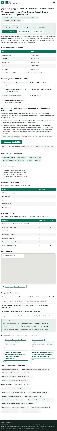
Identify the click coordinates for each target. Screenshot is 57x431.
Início (2, 8)
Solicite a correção (44, 329)
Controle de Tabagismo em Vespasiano (13, 400)
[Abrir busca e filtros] (54, 2)
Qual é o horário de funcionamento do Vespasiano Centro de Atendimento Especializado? (25, 306)
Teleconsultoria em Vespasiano (31, 411)
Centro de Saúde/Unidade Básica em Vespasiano (35, 369)
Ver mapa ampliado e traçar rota (15, 287)
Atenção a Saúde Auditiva (10, 20)
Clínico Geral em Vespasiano (10, 411)
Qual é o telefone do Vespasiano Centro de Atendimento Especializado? (25, 301)
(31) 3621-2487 (10, 31)
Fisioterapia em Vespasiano (33, 396)
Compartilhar (38, 31)
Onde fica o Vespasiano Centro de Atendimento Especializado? (23, 311)
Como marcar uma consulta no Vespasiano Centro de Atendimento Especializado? (29, 297)
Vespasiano (9, 8)
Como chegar (25, 31)
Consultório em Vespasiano (10, 369)
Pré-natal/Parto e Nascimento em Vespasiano (15, 407)
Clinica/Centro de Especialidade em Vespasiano (15, 372)
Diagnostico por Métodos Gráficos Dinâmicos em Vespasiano (18, 403)
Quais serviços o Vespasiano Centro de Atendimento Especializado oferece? (27, 316)
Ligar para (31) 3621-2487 (12, 142)
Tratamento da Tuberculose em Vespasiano (40, 400)
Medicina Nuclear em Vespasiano (11, 396)
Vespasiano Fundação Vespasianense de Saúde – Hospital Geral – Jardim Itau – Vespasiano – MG (43, 343)
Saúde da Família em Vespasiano (40, 407)
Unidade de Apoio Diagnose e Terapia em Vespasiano (16, 376)
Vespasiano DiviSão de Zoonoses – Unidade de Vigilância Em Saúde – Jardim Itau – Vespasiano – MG (42, 354)
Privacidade (8, 422)
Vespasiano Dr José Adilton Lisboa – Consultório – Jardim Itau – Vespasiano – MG (15, 342)
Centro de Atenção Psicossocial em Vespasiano (15, 380)
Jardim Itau (15, 8)
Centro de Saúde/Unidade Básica (30, 17)
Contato (14, 422)
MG (5, 8)
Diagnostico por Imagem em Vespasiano (13, 392)
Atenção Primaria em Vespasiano (37, 392)
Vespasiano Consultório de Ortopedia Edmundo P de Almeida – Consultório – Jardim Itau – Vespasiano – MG (15, 355)
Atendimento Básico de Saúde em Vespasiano (15, 388)
